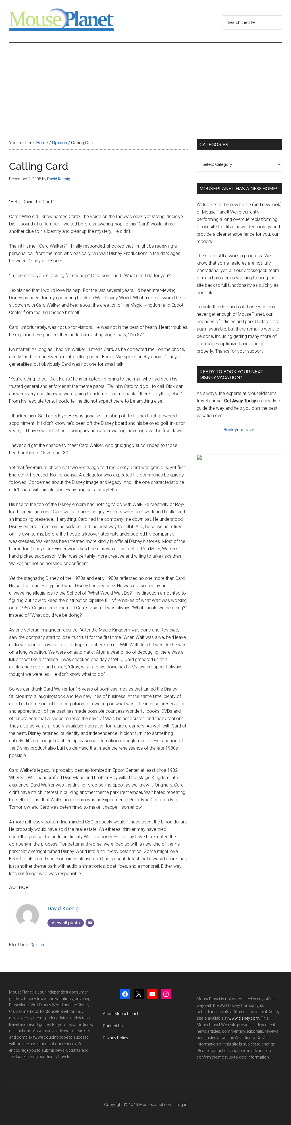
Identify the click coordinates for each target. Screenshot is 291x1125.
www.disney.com (243, 1018)
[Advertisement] (145, 85)
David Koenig (63, 908)
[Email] (90, 923)
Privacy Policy (115, 1038)
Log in (181, 1104)
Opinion (37, 944)
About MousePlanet (120, 1013)
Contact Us (113, 1026)
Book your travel (239, 429)
